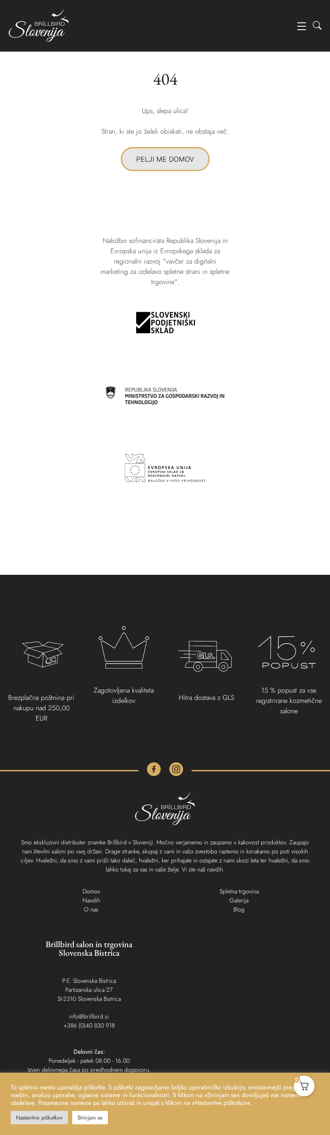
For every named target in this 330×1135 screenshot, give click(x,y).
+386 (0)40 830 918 (89, 1025)
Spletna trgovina (239, 891)
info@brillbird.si (89, 1016)
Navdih (91, 900)
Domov (91, 891)
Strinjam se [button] (90, 1118)
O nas (91, 909)
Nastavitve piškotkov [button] (39, 1118)
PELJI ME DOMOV (165, 159)
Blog (238, 909)
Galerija (238, 900)
